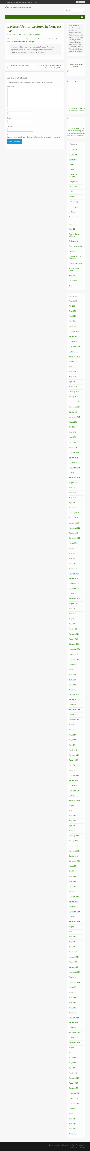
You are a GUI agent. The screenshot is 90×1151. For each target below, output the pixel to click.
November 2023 (74, 467)
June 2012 (72, 1118)
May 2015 (72, 942)
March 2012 (73, 1133)
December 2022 (74, 523)
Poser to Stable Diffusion (74, 235)
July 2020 (72, 669)
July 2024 (72, 427)
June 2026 (72, 311)
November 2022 (74, 528)
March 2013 (73, 1073)
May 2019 (72, 740)
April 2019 (72, 745)
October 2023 (73, 472)
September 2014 (74, 982)
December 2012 (74, 1088)
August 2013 (73, 1048)
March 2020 (73, 689)
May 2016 (72, 881)
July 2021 (72, 609)
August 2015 (73, 926)
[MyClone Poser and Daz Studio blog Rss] (77, 2)
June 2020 (72, 674)
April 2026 (72, 321)
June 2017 (72, 815)
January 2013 (73, 1083)
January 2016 (73, 901)
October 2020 (73, 654)
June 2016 (72, 876)
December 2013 (74, 1027)
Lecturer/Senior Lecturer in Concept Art (22, 41)
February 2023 (74, 513)
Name (10, 110)
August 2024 (73, 422)
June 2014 (72, 997)
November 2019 (74, 709)
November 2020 (74, 649)
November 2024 (74, 407)
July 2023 (72, 487)
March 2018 (73, 770)
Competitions (73, 181)
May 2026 (72, 316)
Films (71, 192)
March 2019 (73, 750)
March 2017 (73, 831)
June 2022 (72, 553)
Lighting (72, 212)
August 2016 (73, 866)
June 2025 (72, 371)
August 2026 (73, 301)
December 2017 (74, 785)
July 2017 (72, 810)
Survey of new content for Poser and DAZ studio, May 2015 (50, 66)
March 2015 (73, 952)
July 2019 (72, 730)
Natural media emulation (73, 218)
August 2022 (73, 543)
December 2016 (74, 846)
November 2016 (74, 851)
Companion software (73, 175)
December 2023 (74, 462)
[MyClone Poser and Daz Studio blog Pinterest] (80, 2)
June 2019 (72, 735)
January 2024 (73, 457)
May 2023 (72, 498)
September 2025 (74, 356)
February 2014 (74, 1017)
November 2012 (74, 1093)
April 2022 (72, 563)
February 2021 (74, 634)
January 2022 (73, 578)
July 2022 (72, 548)
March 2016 (73, 891)
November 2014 (74, 972)
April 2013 (72, 1068)
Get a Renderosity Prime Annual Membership (76, 129)
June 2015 (72, 936)
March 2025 (73, 387)
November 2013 (74, 1032)
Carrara (71, 164)
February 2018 (74, 775)
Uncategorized (74, 280)
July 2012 (72, 1113)
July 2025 (72, 366)
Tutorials (72, 275)
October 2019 (73, 714)
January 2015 (73, 962)
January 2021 (73, 639)
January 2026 (73, 336)
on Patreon (78, 65)
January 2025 (73, 397)
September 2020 (74, 659)
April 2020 (72, 684)
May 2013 (72, 1063)
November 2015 (74, 911)
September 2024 (74, 417)
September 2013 (74, 1042)
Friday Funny (73, 202)
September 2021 (74, 598)
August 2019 (73, 725)
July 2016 (72, 871)
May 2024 (72, 437)
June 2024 (72, 432)
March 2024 (73, 447)
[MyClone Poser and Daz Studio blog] (18, 7)
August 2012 (73, 1108)
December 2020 (74, 644)
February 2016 (74, 896)
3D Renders (73, 149)
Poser (71, 224)
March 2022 (73, 568)
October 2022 (73, 533)
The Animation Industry (74, 269)
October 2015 (73, 916)
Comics (71, 169)
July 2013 (72, 1053)
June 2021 (72, 614)
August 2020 (73, 664)
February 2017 (74, 836)
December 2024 (74, 402)
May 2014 (72, 1002)
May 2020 (72, 679)
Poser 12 (72, 229)
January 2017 (73, 841)
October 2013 (73, 1037)
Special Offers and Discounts (75, 257)
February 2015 (74, 957)
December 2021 (74, 583)
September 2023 (74, 477)
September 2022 (74, 538)
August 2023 (73, 482)
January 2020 (73, 699)
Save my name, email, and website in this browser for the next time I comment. (33, 137)
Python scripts (73, 241)
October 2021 (73, 593)
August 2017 (73, 805)
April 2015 (72, 947)
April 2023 (72, 503)
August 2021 (73, 604)
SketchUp (72, 251)
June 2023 (72, 492)
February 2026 (74, 331)
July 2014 (72, 992)
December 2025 (74, 341)
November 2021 (74, 588)
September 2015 (74, 921)
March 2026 (73, 326)
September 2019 (74, 720)
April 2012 (72, 1128)
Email (10, 118)
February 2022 (74, 573)
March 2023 (73, 508)
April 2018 (72, 765)
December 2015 (74, 906)
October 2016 (73, 856)
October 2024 (73, 412)
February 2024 (74, 452)
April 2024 (72, 442)
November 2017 (74, 790)
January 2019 (73, 760)
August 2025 (73, 361)
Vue (70, 285)
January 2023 (73, 518)
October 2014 (73, 977)
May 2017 (72, 820)
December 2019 (74, 704)
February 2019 (74, 755)
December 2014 (74, 967)
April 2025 (72, 381)
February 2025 (74, 392)
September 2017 (74, 800)
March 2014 (73, 1012)
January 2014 (73, 1022)
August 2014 (73, 987)
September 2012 (74, 1103)
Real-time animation (75, 246)
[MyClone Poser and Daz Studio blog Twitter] (83, 2)
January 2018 (73, 780)
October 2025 (73, 351)
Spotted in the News (34, 34)
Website (10, 126)
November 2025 (74, 346)
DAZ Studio (73, 186)
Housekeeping (73, 207)
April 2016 (72, 886)
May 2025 (72, 376)
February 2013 (74, 1078)
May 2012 (72, 1123)
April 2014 (72, 1007)
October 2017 (73, 795)
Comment (11, 86)
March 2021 (73, 629)
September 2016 (74, 861)
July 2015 (72, 932)
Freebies (72, 196)
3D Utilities (73, 154)
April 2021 (72, 624)
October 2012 (73, 1098)
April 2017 (72, 826)
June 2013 (72, 1058)
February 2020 (74, 694)
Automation (73, 159)
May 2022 (72, 558)
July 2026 (72, 306)
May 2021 (72, 619)
